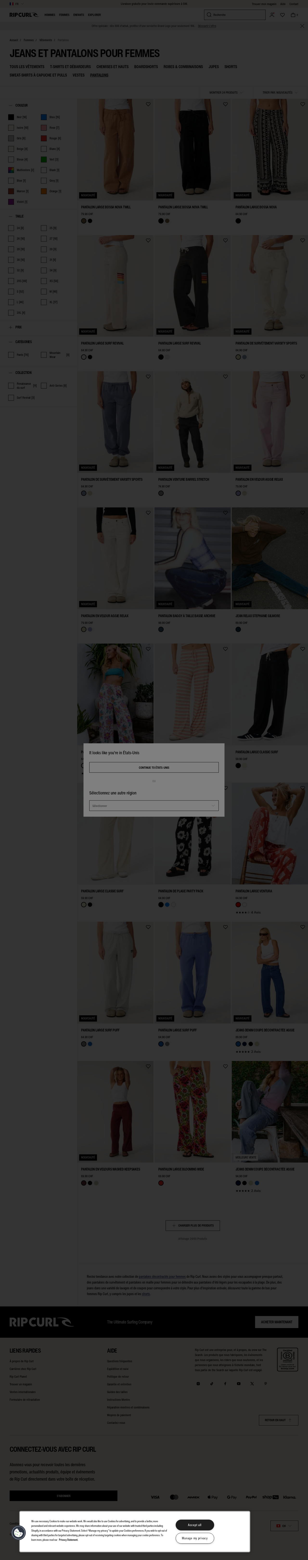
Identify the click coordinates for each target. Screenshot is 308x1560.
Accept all (195, 1525)
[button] (18, 1533)
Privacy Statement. (68, 1539)
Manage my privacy (194, 1538)
